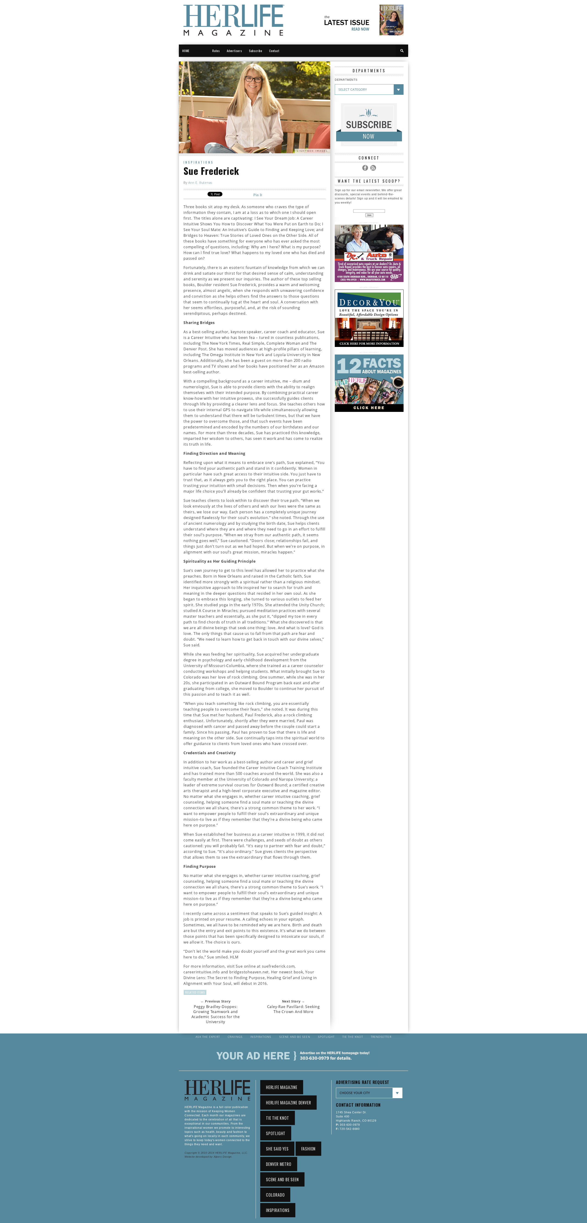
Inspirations (198, 162)
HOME (185, 50)
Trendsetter (381, 1037)
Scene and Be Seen (294, 1037)
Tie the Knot (352, 1037)
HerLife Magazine (281, 1087)
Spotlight (326, 1037)
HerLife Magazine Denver (288, 1103)
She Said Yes (277, 1149)
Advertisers (234, 50)
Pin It (257, 194)
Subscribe (255, 50)
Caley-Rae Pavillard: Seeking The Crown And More (293, 1009)
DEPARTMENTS (346, 79)
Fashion (308, 1149)
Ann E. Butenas (200, 182)
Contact (274, 50)
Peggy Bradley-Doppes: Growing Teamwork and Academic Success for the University (215, 1014)
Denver (200, 50)
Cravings (235, 1037)
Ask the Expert (208, 1037)
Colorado (275, 1195)
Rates (216, 50)
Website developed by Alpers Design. (209, 1156)
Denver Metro (278, 1164)
